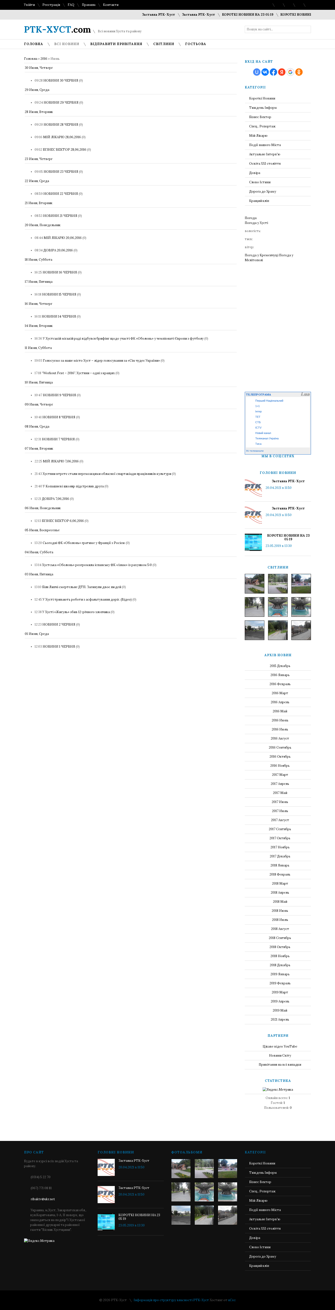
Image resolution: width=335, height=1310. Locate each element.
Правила (88, 5)
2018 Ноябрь (280, 956)
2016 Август (280, 738)
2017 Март (280, 775)
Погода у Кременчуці (261, 255)
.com (57, 29)
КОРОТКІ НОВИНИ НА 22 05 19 (291, 14)
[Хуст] (254, 583)
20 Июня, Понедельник (43, 225)
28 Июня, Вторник (39, 112)
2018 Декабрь (280, 965)
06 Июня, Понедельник (43, 508)
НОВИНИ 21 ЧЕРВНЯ (60, 216)
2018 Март (280, 883)
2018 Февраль (280, 874)
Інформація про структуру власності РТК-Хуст (171, 1300)
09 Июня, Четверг (39, 404)
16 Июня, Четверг (38, 304)
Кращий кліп (259, 201)
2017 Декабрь (280, 856)
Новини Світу (280, 1055)
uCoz (232, 1300)
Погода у (256, 223)
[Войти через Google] (290, 72)
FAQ (71, 5)
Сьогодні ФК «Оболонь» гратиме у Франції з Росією (84, 543)
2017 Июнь (280, 802)
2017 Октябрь (280, 838)
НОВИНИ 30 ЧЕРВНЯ (60, 80)
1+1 (257, 406)
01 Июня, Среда (37, 634)
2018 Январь (280, 865)
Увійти (29, 5)
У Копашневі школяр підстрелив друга (73, 486)
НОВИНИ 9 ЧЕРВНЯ (59, 395)
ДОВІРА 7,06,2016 (55, 499)
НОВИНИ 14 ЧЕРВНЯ (59, 316)
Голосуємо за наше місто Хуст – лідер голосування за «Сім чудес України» (101, 360)
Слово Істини (260, 182)
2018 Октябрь (280, 947)
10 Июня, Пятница (39, 382)
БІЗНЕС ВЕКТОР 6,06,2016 (63, 521)
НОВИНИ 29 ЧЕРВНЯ (61, 102)
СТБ (258, 422)
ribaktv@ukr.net (43, 1199)
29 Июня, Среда (37, 90)
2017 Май (280, 793)
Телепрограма (258, 394)
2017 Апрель (280, 784)
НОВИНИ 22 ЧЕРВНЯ (60, 194)
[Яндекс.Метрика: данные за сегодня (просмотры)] (278, 1089)
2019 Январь (280, 974)
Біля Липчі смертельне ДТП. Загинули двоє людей (81, 587)
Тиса (258, 443)
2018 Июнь (280, 911)
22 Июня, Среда (37, 181)
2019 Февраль (280, 983)
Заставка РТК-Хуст (144, 14)
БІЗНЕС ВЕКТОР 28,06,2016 (64, 150)
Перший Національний (269, 400)
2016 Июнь (280, 720)
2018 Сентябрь (280, 938)
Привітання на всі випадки (280, 1065)
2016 (43, 59)
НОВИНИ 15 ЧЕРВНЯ (59, 294)
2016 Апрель (280, 702)
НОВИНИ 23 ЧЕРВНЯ (61, 172)
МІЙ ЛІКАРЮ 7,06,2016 (61, 461)
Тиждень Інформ (263, 108)
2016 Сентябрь (280, 747)
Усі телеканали (255, 450)
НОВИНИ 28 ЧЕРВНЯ (61, 125)
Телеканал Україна (267, 438)
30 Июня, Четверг (39, 68)
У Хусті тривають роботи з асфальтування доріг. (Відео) (87, 599)
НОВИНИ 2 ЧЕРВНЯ (58, 624)
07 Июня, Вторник (39, 448)
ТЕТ (257, 416)
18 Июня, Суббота (38, 260)
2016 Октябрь (280, 756)
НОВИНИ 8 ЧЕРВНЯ (58, 417)
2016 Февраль (280, 684)
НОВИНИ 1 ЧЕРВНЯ (59, 646)
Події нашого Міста (265, 145)
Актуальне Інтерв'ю (264, 154)
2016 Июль (280, 729)
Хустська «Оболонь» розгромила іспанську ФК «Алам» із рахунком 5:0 (97, 565)
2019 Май (280, 1010)
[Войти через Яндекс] (281, 72)
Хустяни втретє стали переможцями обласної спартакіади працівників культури (107, 474)
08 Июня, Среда (37, 426)
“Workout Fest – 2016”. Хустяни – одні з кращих (78, 373)
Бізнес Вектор (260, 117)
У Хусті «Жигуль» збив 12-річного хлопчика (76, 612)
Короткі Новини (262, 98)
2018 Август (280, 929)
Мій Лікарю (258, 136)
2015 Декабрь (280, 666)
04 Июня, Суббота (39, 552)
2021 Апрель (280, 1019)
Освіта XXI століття (265, 163)
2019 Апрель (280, 1001)
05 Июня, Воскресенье (42, 530)
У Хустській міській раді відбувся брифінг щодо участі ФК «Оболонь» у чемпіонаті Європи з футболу (123, 338)
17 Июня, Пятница (38, 282)
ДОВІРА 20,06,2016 (58, 250)
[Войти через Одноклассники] (299, 72)
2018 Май (280, 902)
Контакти (110, 5)
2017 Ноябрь (280, 847)
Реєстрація (51, 5)
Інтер (258, 411)
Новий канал (263, 433)
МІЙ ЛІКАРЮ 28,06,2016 (62, 137)
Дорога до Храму (262, 191)
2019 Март (280, 992)
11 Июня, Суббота (38, 348)
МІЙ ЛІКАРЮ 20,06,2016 (63, 238)
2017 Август (280, 820)
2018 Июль (280, 920)
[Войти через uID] (256, 72)
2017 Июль (280, 811)
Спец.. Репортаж (262, 126)
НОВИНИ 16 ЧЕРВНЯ (60, 272)
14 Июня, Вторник (39, 326)
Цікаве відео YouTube (280, 1046)
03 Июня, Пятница (39, 574)
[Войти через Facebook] (273, 72)
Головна (30, 59)
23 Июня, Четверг (38, 159)
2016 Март (280, 693)
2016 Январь (280, 675)
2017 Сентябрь (280, 829)
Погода (251, 218)
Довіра (254, 173)
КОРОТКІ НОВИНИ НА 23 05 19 (233, 14)
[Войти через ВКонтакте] (265, 72)
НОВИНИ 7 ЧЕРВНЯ (58, 439)
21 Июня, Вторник (38, 203)
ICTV (258, 427)
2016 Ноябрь (280, 766)
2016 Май (280, 711)
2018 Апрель (280, 892)
